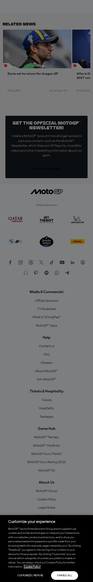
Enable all (64, 575)
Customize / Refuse (30, 575)
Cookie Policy (32, 566)
